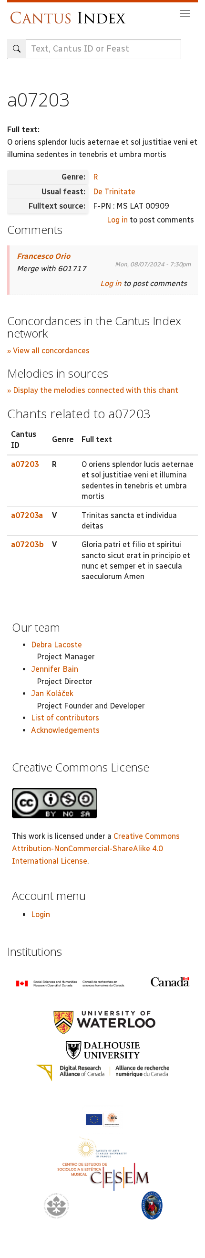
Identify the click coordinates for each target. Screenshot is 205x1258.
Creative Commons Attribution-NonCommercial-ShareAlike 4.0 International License (96, 848)
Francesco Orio (43, 256)
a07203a (27, 515)
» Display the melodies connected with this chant (92, 390)
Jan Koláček (52, 693)
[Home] (70, 13)
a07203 (25, 464)
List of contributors (65, 717)
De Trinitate (114, 191)
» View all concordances (48, 350)
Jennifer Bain (54, 669)
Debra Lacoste (56, 644)
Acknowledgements (65, 730)
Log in (117, 219)
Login (40, 914)
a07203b (27, 544)
